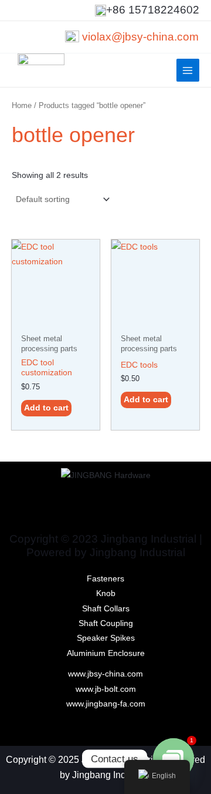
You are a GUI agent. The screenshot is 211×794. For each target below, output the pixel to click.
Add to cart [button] (46, 407)
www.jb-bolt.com (106, 689)
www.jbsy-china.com (105, 673)
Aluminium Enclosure (106, 653)
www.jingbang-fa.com (105, 703)
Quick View (55, 319)
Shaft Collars (106, 608)
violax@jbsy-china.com (140, 37)
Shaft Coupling (106, 623)
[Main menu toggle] (187, 70)
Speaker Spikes (106, 638)
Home (22, 106)
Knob (105, 593)
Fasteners (105, 578)
